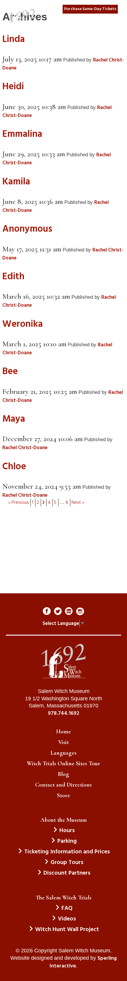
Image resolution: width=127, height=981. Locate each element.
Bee (10, 371)
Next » (77, 502)
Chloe (14, 466)
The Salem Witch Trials (64, 897)
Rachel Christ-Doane (25, 448)
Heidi (13, 86)
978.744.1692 (63, 713)
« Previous (18, 502)
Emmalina (22, 134)
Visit (63, 742)
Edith (13, 276)
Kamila (16, 181)
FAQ (66, 908)
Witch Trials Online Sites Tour (63, 763)
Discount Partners (66, 873)
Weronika (22, 324)
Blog (63, 774)
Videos (67, 919)
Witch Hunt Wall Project (67, 929)
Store (63, 795)
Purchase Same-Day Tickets (90, 9)
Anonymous (27, 229)
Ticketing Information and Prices (67, 852)
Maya (13, 419)
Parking (67, 841)
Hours (67, 830)
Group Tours (67, 862)
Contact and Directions (63, 784)
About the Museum (63, 820)
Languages (63, 752)
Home (63, 731)
